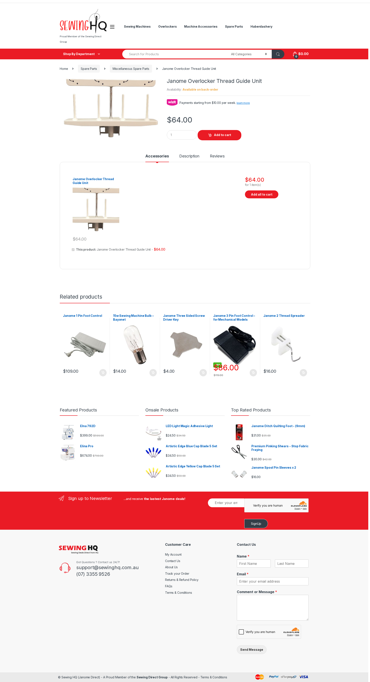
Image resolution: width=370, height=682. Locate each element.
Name (243, 556)
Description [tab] (189, 156)
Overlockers (167, 26)
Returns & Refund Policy (181, 580)
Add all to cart (261, 194)
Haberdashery (261, 26)
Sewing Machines (137, 26)
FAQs (168, 586)
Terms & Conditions (178, 592)
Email (243, 574)
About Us (171, 567)
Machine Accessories (200, 26)
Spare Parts (234, 26)
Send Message (251, 649)
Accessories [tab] (157, 156)
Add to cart (222, 135)
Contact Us (172, 561)
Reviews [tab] (217, 156)
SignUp (256, 523)
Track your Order (177, 573)
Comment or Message (257, 592)
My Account (173, 554)
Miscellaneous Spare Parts (131, 68)
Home (64, 68)
